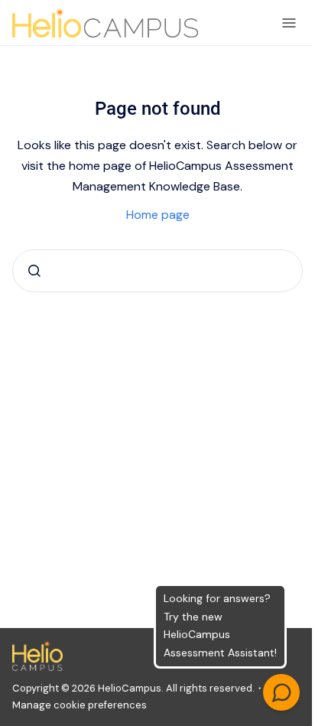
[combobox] (157, 270)
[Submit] (34, 271)
